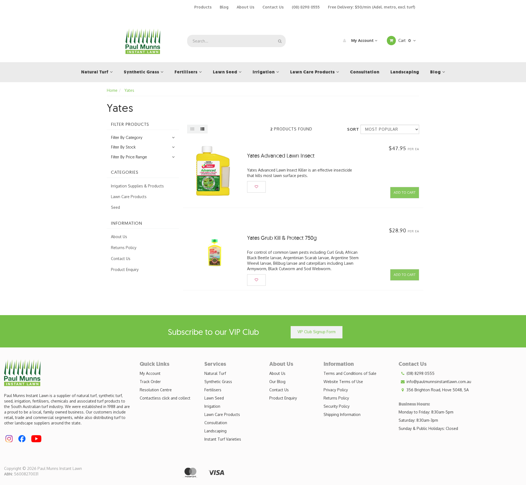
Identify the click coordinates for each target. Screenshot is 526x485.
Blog (224, 7)
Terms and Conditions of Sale (350, 373)
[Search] (280, 41)
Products (202, 7)
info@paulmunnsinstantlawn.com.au (438, 381)
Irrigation (212, 406)
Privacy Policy (336, 389)
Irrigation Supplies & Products (137, 186)
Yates (129, 90)
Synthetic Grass (218, 381)
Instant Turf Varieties (222, 439)
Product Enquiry (125, 269)
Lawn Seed (214, 398)
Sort (351, 129)
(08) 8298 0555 (306, 7)
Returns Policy (123, 247)
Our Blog (277, 381)
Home (112, 90)
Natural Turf (215, 373)
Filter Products (130, 124)
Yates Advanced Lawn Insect (281, 155)
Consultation (215, 422)
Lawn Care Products (129, 196)
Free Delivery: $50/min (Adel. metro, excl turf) (371, 7)
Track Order (150, 381)
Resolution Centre (156, 389)
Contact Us (273, 7)
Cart (404, 40)
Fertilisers (212, 389)
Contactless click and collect (165, 398)
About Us (245, 7)
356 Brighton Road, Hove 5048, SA (437, 389)
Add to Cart (405, 192)
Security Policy (337, 406)
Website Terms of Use (343, 381)
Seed (115, 207)
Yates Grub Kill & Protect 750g (282, 237)
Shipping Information (342, 414)
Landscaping (215, 431)
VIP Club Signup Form (317, 331)
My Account (362, 40)
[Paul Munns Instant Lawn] (142, 40)
